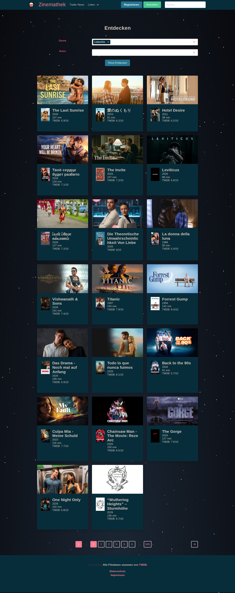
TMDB (143, 564)
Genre (62, 40)
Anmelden (152, 4)
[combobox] (154, 42)
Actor (62, 51)
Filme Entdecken (117, 63)
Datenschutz (117, 571)
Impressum (117, 575)
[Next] (194, 544)
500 (147, 544)
